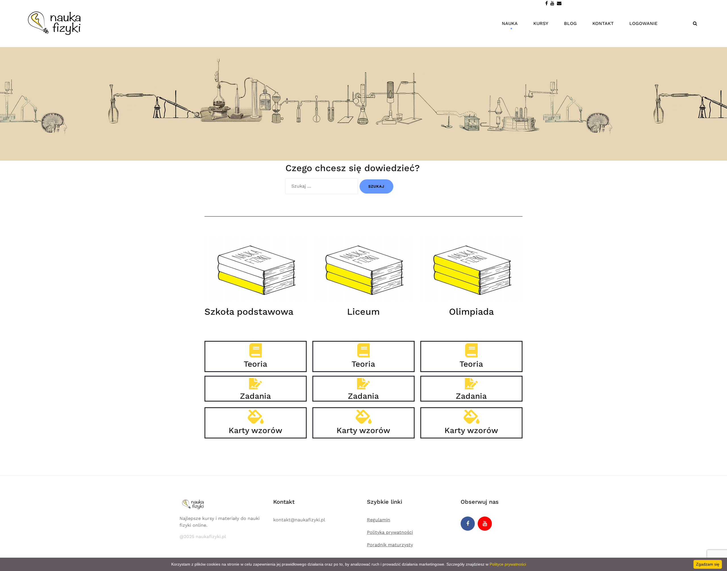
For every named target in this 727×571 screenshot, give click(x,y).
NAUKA (510, 23)
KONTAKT (603, 23)
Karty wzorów (255, 430)
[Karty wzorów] (255, 417)
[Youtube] (485, 524)
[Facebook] (468, 524)
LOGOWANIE (643, 23)
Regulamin (378, 519)
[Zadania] (255, 383)
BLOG (570, 23)
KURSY (540, 23)
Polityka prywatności (390, 532)
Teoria (255, 364)
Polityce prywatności (508, 564)
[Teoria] (255, 350)
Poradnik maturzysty (390, 544)
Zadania (255, 396)
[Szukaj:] (321, 186)
